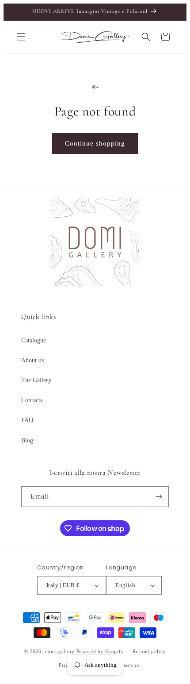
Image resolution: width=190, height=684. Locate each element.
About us (32, 360)
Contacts (31, 400)
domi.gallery (60, 651)
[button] (21, 36)
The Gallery (36, 380)
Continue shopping (95, 143)
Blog (27, 440)
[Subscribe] (158, 496)
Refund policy (149, 651)
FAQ (27, 420)
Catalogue (33, 340)
